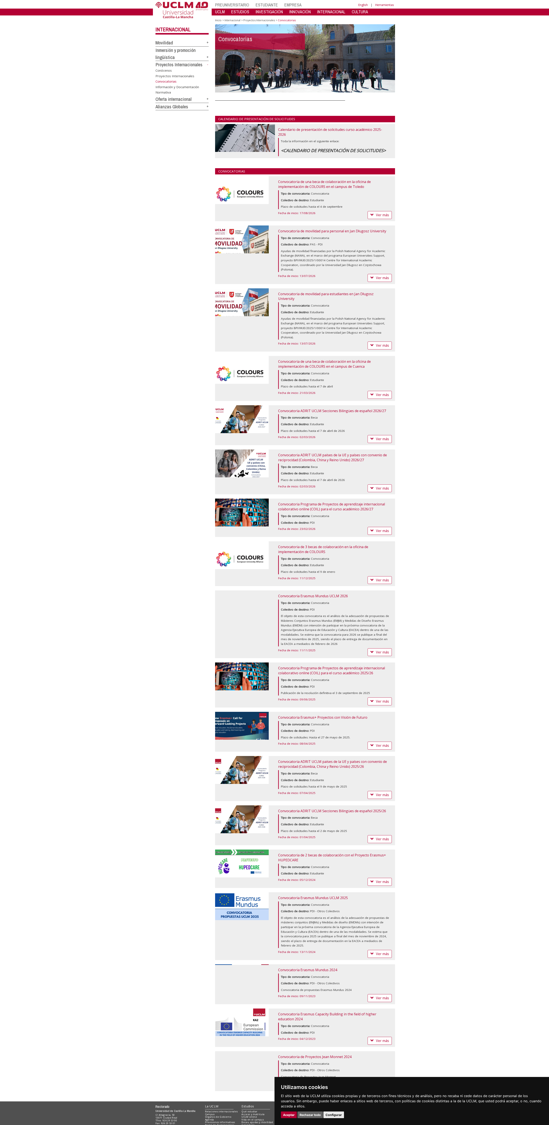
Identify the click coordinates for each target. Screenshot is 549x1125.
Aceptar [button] (289, 1115)
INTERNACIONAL (331, 12)
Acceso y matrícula (252, 1114)
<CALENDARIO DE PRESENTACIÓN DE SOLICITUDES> (333, 150)
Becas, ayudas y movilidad (257, 1122)
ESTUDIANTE (267, 5)
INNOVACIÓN (300, 12)
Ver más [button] (382, 215)
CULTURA (360, 12)
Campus (210, 1114)
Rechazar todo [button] (310, 1115)
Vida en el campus (252, 1119)
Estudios (247, 1106)
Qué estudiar (249, 1111)
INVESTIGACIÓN (269, 12)
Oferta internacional (173, 99)
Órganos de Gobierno (218, 1116)
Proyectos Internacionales (178, 64)
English (363, 5)
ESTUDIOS (240, 12)
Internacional (173, 29)
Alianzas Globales (171, 106)
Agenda (209, 1119)
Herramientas (384, 5)
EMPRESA (293, 5)
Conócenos (163, 70)
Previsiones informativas (220, 1122)
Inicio (218, 20)
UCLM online (249, 1116)
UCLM (220, 12)
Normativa (163, 92)
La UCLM (212, 1106)
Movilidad (164, 42)
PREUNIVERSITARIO (232, 5)
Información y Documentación (177, 87)
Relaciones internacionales (221, 1111)
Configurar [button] (334, 1115)
